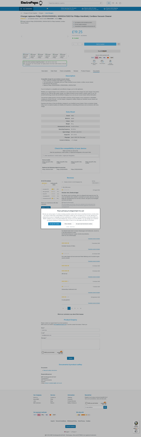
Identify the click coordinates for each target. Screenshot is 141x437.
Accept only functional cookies (84, 223)
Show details (68, 223)
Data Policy (72, 226)
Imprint (67, 226)
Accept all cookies (54, 223)
